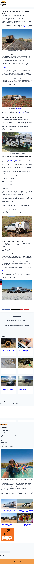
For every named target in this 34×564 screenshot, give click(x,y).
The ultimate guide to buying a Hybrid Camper (8, 525)
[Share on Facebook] (1, 280)
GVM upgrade (5, 78)
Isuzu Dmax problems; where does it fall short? (8, 511)
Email (19, 421)
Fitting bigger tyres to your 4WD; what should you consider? (25, 511)
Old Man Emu (18, 108)
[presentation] (8, 343)
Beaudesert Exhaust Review (8, 369)
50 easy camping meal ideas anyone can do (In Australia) (25, 525)
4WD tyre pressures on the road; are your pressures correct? (8, 389)
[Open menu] (31, 3)
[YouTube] (7, 552)
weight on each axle (23, 112)
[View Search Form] (33, 3)
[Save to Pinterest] (1, 284)
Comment (2, 405)
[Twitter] (3, 552)
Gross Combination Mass (12, 160)
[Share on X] (1, 282)
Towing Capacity (26, 26)
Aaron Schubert (5, 15)
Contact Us (2, 555)
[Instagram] (5, 552)
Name (2, 421)
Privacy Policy (3, 548)
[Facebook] (1, 552)
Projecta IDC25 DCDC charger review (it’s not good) (24, 351)
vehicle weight (4, 206)
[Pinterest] (9, 552)
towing (22, 187)
